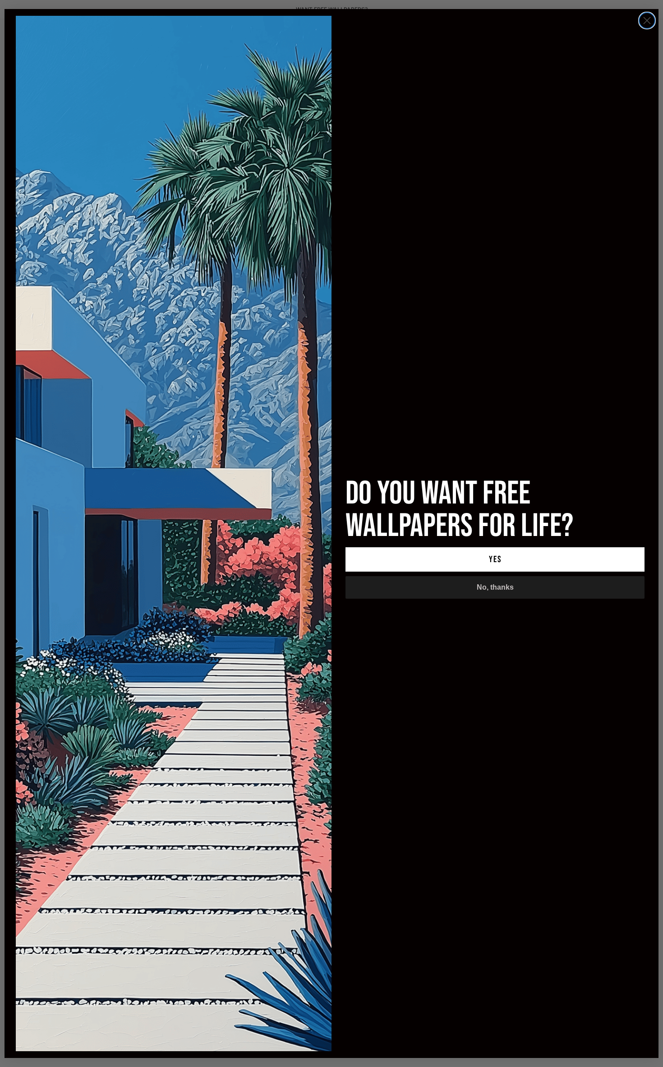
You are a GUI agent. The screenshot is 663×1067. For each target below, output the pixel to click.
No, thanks (495, 587)
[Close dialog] (647, 20)
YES (495, 559)
